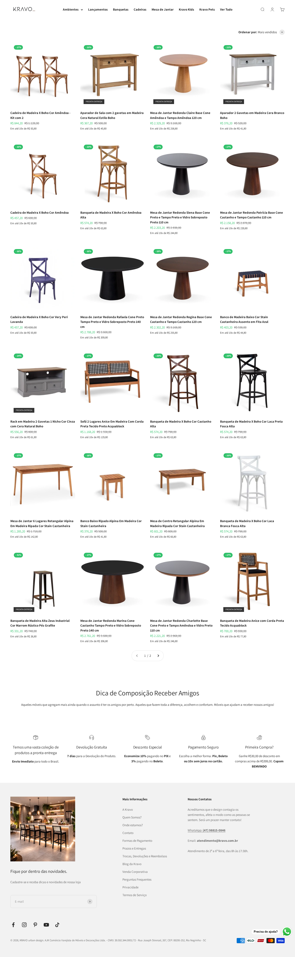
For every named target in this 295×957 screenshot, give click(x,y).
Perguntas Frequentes (136, 879)
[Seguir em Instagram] (24, 925)
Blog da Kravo (131, 864)
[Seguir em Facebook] (13, 925)
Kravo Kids (186, 9)
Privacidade (130, 887)
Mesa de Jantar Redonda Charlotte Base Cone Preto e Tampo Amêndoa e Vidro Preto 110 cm (181, 625)
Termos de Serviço (134, 895)
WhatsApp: (206, 830)
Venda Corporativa (135, 872)
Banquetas (120, 9)
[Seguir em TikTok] (57, 925)
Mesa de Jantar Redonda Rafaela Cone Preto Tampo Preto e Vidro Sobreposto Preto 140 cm (112, 322)
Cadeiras (140, 9)
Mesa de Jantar (163, 9)
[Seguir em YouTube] (46, 925)
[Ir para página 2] (158, 656)
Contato (127, 833)
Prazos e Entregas (134, 848)
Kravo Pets (207, 9)
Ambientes (71, 9)
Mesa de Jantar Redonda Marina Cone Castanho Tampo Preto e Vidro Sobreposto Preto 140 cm (110, 625)
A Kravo (127, 809)
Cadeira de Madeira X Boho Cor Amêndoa (39, 212)
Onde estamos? (132, 825)
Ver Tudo (226, 9)
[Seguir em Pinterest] (35, 925)
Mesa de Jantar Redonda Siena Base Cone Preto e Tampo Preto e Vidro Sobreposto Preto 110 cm (180, 217)
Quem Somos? (131, 817)
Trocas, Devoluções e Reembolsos (144, 856)
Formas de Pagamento (137, 841)
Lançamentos (98, 9)
